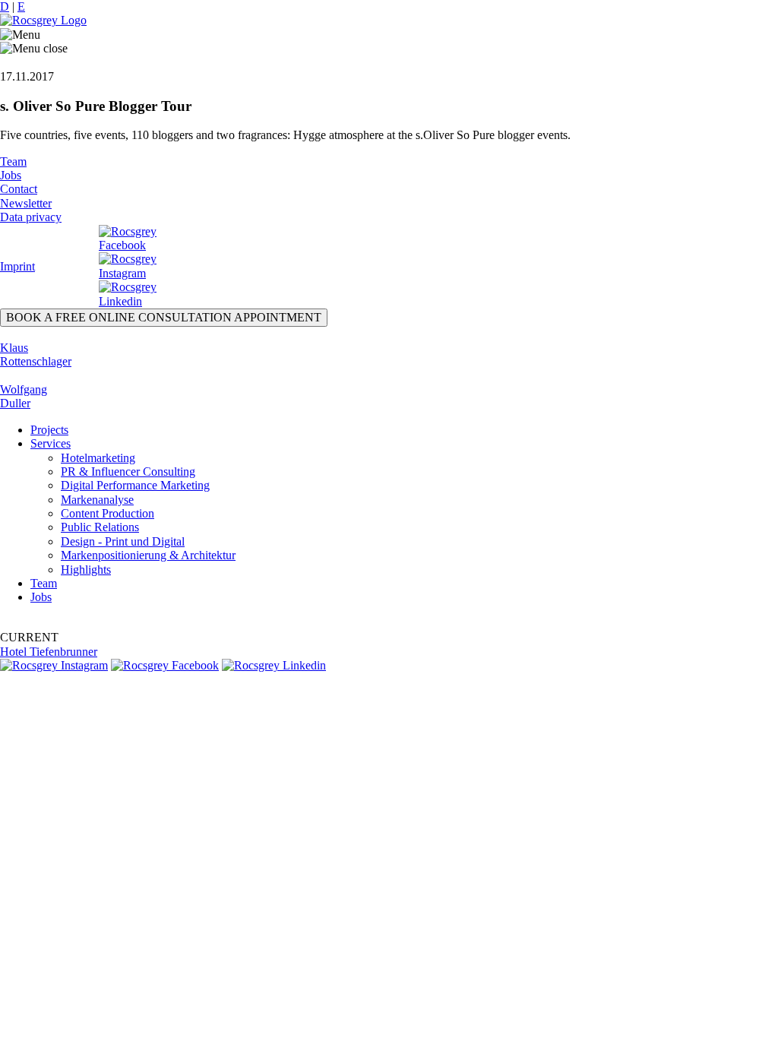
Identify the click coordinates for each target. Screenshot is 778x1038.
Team (13, 161)
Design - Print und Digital (123, 541)
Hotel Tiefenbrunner (48, 651)
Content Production (107, 513)
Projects (49, 429)
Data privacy (31, 216)
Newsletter (26, 203)
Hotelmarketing (98, 457)
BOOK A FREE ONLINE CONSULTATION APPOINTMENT (163, 317)
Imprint (17, 266)
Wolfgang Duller (23, 396)
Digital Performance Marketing (135, 485)
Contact (18, 188)
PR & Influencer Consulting (128, 471)
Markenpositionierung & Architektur (148, 555)
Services (50, 443)
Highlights (86, 569)
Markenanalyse (97, 499)
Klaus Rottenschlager (35, 354)
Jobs (10, 175)
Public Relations (100, 527)
